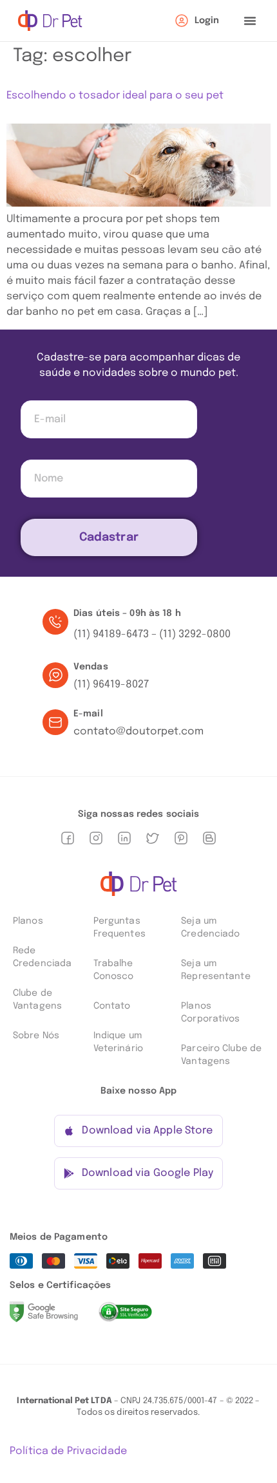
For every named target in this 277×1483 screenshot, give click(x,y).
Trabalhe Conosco (113, 970)
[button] (250, 20)
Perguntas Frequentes (119, 927)
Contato (112, 1006)
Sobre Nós (36, 1035)
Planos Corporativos (210, 1012)
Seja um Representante (215, 970)
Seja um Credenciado (210, 927)
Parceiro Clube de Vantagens (221, 1055)
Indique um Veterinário (118, 1042)
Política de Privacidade (68, 1451)
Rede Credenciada (42, 957)
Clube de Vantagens (37, 1000)
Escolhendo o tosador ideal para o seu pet (115, 95)
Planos (28, 921)
